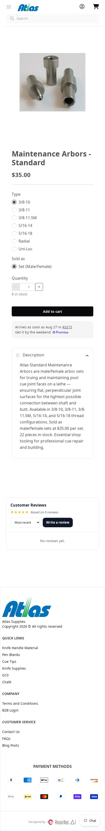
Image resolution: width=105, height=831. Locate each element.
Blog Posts (10, 745)
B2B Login (10, 710)
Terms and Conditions (20, 703)
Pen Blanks (11, 654)
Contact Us (11, 731)
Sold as (18, 258)
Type (16, 194)
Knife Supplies (14, 668)
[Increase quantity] (39, 287)
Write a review (57, 522)
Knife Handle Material (20, 647)
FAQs (6, 738)
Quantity (20, 278)
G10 (5, 675)
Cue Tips (9, 661)
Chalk (6, 682)
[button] (52, 18)
